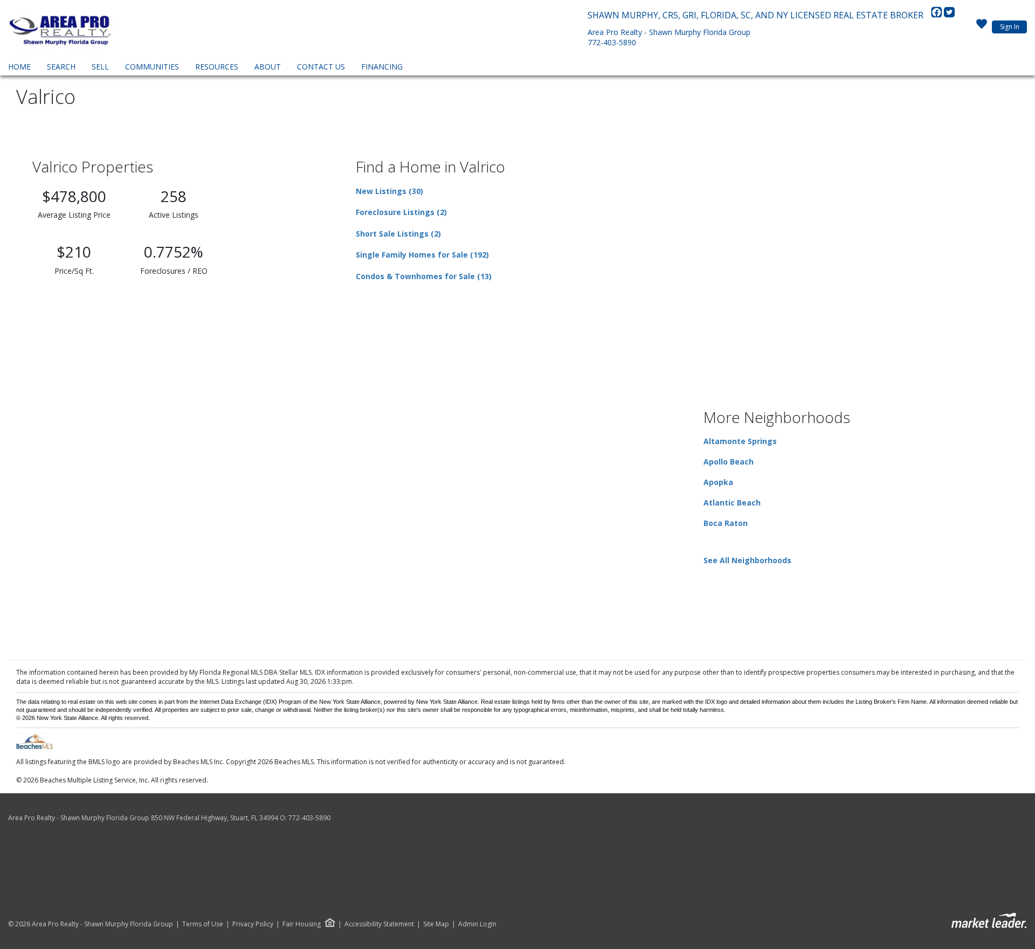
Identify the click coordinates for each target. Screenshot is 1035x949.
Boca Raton (725, 523)
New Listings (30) (389, 191)
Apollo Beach (728, 461)
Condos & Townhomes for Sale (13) (424, 276)
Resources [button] (216, 66)
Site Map (436, 924)
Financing (382, 66)
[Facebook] (937, 15)
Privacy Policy (252, 924)
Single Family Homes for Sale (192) (422, 255)
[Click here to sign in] (981, 27)
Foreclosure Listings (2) (401, 212)
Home (19, 66)
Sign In (1009, 26)
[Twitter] (949, 15)
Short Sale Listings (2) (398, 233)
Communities (152, 66)
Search (61, 66)
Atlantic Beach (732, 502)
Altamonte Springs (740, 441)
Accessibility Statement (379, 924)
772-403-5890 (612, 42)
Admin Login (477, 924)
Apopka (718, 482)
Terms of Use (202, 924)
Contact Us (321, 66)
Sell (100, 66)
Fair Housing (301, 924)
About (267, 66)
